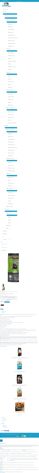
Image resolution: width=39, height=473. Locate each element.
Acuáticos (10, 69)
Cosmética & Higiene (11, 195)
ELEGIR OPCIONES (19, 387)
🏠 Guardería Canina (5, 9)
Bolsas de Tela (9, 225)
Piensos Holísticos (11, 32)
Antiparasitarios (11, 203)
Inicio (0, 291)
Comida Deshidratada (11, 29)
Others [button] (0, 470)
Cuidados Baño (11, 192)
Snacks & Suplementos (12, 40)
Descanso (8, 72)
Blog (3, 421)
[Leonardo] (2, 307)
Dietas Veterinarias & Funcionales (13, 147)
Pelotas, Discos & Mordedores (12, 61)
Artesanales (10, 162)
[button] (4, 0)
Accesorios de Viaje (11, 117)
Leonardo (13, 291)
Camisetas (8, 213)
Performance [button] (1, 463)
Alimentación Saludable (10, 129)
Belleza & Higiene (9, 188)
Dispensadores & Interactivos (12, 66)
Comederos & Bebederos (12, 43)
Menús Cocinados (11, 136)
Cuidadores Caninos (5, 425)
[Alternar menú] (10, 14)
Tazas (8, 228)
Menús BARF (10, 133)
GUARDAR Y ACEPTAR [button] (2, 472)
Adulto (10, 217)
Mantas (10, 84)
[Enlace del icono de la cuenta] (1, 241)
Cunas (10, 76)
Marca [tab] (2, 312)
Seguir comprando (4, 250)
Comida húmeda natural (12, 144)
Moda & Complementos (10, 206)
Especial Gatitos (11, 155)
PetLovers (7, 209)
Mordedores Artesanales (12, 55)
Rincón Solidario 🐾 (5, 426)
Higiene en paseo (11, 99)
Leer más (19, 438)
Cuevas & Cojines (11, 177)
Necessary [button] (1, 447)
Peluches (10, 58)
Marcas (4, 420)
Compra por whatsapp (20, 1)
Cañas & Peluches (11, 165)
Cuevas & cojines (11, 81)
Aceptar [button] (21, 438)
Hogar (10, 102)
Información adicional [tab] (4, 311)
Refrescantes (10, 87)
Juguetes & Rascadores (10, 158)
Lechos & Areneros (11, 198)
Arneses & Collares (11, 114)
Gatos (6, 125)
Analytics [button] (1, 465)
